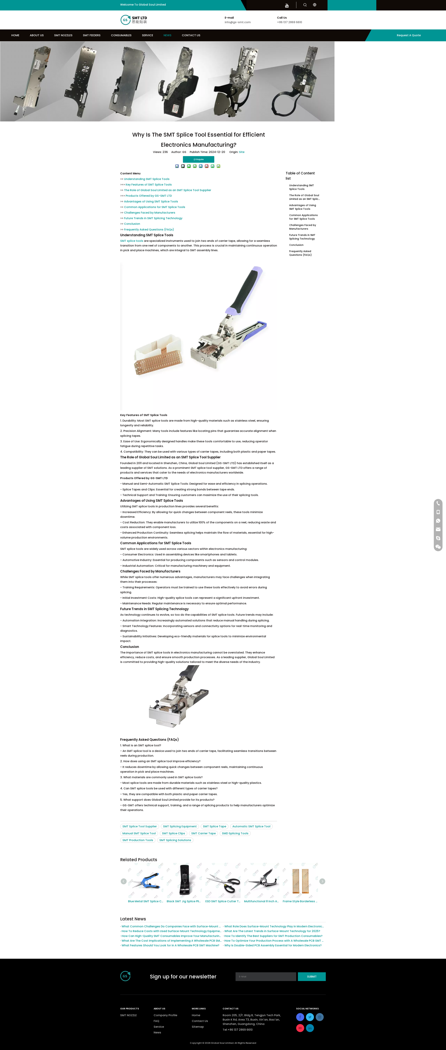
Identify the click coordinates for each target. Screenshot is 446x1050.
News (157, 1032)
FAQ (156, 1021)
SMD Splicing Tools (235, 833)
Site (241, 152)
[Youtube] (287, 5)
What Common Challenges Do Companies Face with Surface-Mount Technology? (172, 926)
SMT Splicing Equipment (180, 826)
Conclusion (132, 224)
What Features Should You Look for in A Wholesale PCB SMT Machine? (170, 945)
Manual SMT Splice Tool (139, 833)
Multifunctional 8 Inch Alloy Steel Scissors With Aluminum (223, 901)
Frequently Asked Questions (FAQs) (149, 230)
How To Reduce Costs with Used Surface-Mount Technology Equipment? (172, 931)
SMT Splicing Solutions (175, 840)
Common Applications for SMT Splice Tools (154, 207)
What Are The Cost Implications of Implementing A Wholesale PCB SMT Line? (172, 941)
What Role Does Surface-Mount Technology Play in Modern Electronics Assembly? (274, 926)
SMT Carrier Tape (203, 833)
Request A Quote (409, 35)
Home (196, 1015)
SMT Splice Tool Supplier (139, 826)
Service (159, 1027)
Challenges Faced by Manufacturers (149, 213)
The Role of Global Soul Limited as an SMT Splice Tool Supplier (167, 190)
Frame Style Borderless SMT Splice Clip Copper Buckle (261, 901)
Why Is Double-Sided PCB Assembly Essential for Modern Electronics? (273, 945)
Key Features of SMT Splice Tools (149, 185)
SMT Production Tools (137, 840)
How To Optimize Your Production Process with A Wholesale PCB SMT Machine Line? (274, 941)
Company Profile (165, 1015)
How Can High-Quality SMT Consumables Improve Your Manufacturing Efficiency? (172, 936)
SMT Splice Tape (214, 826)
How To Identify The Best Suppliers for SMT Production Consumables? (273, 936)
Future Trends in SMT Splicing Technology (153, 218)
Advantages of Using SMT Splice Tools (151, 201)
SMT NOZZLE (128, 1015)
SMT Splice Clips (173, 833)
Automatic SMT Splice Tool (251, 826)
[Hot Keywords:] (305, 5)
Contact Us (200, 1021)
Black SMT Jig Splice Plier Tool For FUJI (145, 901)
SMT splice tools (131, 241)
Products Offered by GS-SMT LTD (149, 196)
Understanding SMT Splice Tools (147, 179)
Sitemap (198, 1027)
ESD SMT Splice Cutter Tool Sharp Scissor (184, 901)
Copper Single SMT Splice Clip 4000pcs (300, 901)
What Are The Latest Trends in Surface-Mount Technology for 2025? (272, 931)
